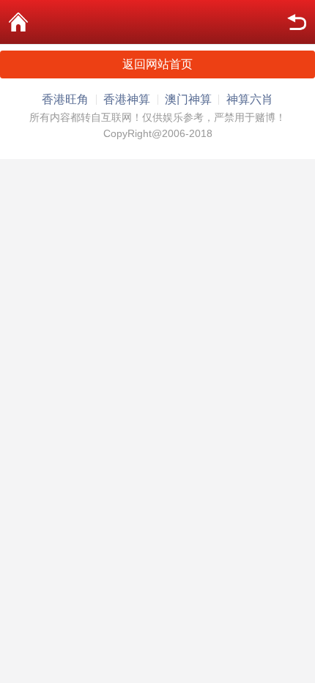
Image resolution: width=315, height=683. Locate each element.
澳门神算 (188, 99)
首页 (18, 22)
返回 (297, 22)
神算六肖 (249, 99)
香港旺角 (65, 99)
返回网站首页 (157, 64)
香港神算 (126, 99)
